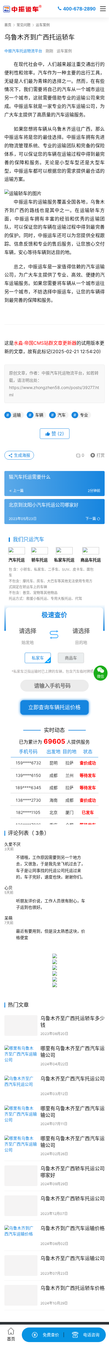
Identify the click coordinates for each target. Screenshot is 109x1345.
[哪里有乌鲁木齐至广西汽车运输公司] (20, 1055)
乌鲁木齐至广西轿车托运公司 (72, 1199)
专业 (84, 414)
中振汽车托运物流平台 (23, 50)
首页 (7, 25)
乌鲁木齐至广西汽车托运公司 (72, 1079)
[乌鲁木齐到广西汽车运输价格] (20, 1235)
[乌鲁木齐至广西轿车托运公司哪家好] (20, 1175)
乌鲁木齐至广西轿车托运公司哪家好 (72, 1172)
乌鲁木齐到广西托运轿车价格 (72, 1288)
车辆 (39, 414)
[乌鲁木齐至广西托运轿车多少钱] (20, 1025)
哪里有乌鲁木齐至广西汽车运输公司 (72, 1051)
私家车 (38, 657)
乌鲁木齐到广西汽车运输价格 (72, 1228)
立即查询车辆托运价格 (54, 707)
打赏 (96, 454)
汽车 (62, 414)
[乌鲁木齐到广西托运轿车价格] (20, 1295)
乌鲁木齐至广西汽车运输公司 (72, 1258)
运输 (17, 414)
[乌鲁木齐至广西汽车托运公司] (20, 1086)
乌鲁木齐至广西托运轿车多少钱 (72, 1021)
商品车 (71, 657)
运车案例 (64, 50)
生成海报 (21, 455)
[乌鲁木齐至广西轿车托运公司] (20, 1205)
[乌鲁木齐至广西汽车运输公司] (20, 1265)
